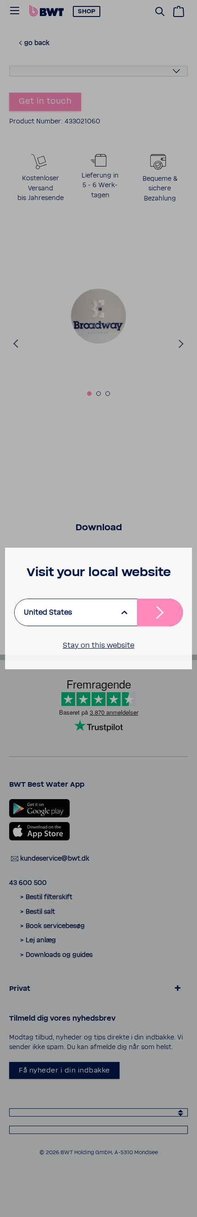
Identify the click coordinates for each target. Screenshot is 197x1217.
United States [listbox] (48, 612)
